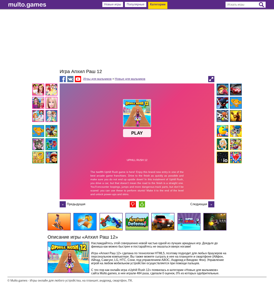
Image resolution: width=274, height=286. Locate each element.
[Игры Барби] (52, 103)
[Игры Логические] (222, 144)
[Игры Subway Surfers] (52, 158)
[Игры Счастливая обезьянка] (38, 131)
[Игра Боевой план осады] (63, 204)
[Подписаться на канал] (78, 78)
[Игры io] (222, 158)
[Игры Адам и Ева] (38, 158)
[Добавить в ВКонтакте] (70, 79)
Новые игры (112, 4)
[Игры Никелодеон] (235, 144)
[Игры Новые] (222, 131)
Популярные (135, 4)
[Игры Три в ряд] (235, 158)
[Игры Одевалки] (38, 103)
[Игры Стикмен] (222, 103)
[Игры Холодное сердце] (52, 116)
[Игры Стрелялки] (235, 116)
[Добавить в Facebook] (63, 79)
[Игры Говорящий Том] (38, 144)
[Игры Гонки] (235, 90)
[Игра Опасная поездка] (211, 204)
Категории (158, 4)
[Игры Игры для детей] (235, 131)
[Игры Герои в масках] (52, 144)
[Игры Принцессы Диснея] (52, 90)
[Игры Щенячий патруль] (52, 131)
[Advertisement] (137, 39)
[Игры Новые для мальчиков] (222, 90)
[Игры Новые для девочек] (38, 90)
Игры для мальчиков (97, 78)
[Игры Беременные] (38, 116)
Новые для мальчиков (130, 78)
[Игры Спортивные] (222, 116)
